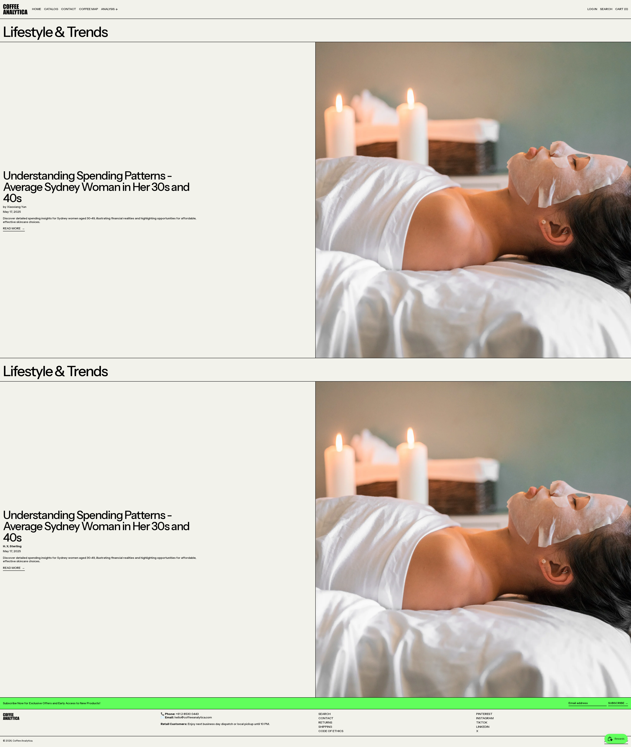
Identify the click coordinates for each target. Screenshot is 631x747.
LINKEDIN (482, 727)
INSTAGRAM (485, 718)
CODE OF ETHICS (330, 731)
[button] (606, 9)
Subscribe (616, 703)
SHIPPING (325, 727)
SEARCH (324, 714)
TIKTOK (481, 722)
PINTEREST (484, 714)
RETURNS (325, 722)
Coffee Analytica (22, 740)
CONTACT (325, 718)
